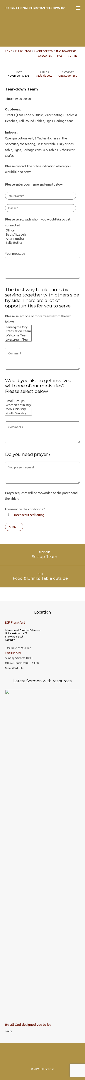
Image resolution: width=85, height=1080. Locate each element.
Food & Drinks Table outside (40, 578)
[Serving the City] (18, 327)
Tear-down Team (66, 51)
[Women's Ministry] (18, 405)
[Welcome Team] (18, 335)
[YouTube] (59, 1056)
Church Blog (23, 51)
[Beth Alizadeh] (19, 235)
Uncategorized (43, 51)
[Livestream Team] (18, 340)
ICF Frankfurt (15, 622)
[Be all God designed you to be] (42, 1016)
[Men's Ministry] (18, 409)
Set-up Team (44, 556)
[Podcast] (42, 1056)
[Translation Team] (18, 331)
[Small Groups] (18, 401)
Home (8, 51)
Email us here (13, 652)
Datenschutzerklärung (28, 515)
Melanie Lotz (44, 75)
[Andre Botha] (19, 239)
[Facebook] (34, 1056)
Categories (45, 55)
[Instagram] (25, 1056)
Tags (60, 55)
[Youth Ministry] (18, 413)
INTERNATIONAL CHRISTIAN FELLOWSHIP (35, 8)
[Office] (19, 230)
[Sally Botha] (19, 243)
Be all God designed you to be (28, 1024)
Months (73, 55)
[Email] (51, 1056)
